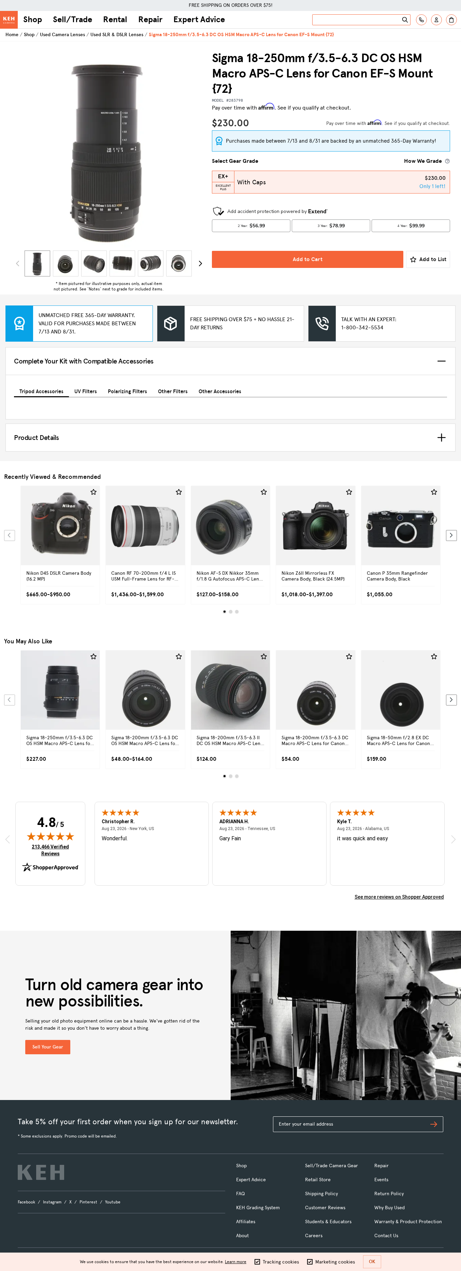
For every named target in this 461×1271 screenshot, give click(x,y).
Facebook (26, 1202)
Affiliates (245, 1222)
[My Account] (436, 19)
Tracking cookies (281, 1262)
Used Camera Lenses (62, 35)
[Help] (421, 19)
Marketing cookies (335, 1262)
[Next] (200, 263)
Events (381, 1180)
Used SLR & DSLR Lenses (116, 35)
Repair (150, 19)
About (242, 1236)
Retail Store (318, 1180)
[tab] (41, 390)
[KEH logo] (41, 1172)
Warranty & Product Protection (408, 1222)
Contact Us (386, 1236)
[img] (50, 836)
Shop (32, 19)
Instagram (52, 1202)
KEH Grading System (258, 1208)
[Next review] (453, 839)
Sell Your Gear (47, 1047)
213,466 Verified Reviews (51, 850)
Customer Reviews (325, 1208)
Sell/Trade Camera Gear (331, 1166)
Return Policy (389, 1194)
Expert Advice (199, 19)
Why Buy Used (389, 1208)
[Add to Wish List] (93, 492)
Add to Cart (307, 259)
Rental (115, 19)
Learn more (235, 1261)
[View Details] (60, 533)
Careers (313, 1236)
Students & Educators (328, 1222)
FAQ (240, 1194)
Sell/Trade (72, 19)
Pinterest (88, 1202)
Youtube (112, 1202)
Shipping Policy (321, 1194)
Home (11, 35)
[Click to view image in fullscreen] (108, 149)
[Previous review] (7, 839)
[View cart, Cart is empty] (451, 19)
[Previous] (9, 535)
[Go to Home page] (9, 20)
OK (372, 1262)
